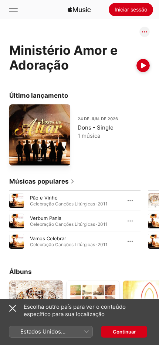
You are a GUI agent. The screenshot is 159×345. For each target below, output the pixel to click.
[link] (42, 181)
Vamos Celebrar (48, 238)
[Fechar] (12, 308)
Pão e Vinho (44, 198)
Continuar (124, 332)
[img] (79, 9)
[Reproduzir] (143, 65)
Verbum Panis (45, 218)
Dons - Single (96, 127)
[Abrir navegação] (13, 9)
